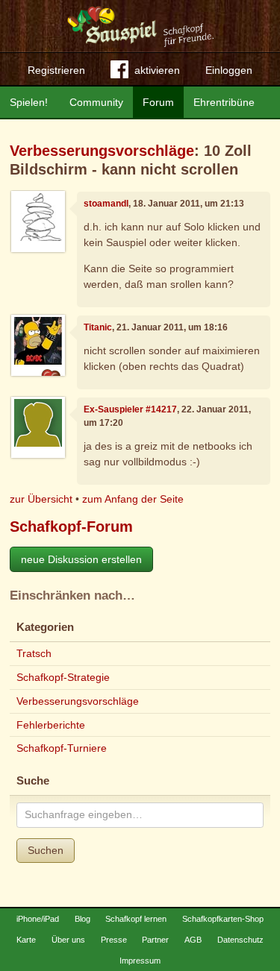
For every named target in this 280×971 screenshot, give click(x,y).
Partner (155, 939)
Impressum (140, 960)
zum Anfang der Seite (133, 499)
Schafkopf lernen (136, 918)
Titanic (98, 327)
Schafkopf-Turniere (61, 748)
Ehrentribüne (224, 102)
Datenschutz (240, 939)
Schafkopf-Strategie (63, 677)
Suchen (45, 850)
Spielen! (29, 102)
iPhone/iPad (37, 918)
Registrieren (56, 70)
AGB (193, 939)
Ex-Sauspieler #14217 (130, 409)
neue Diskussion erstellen (81, 559)
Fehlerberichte (50, 725)
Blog (82, 918)
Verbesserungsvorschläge (102, 150)
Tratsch (34, 653)
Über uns (68, 939)
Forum (158, 102)
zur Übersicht (41, 499)
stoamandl (106, 203)
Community (96, 102)
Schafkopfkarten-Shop (223, 918)
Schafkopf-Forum (71, 526)
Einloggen (228, 70)
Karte (26, 939)
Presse (114, 939)
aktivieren (157, 70)
